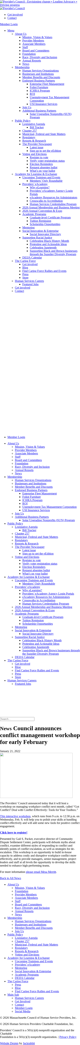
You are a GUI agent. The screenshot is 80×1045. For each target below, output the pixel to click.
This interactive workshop (15, 816)
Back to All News (10, 878)
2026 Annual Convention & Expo (42, 210)
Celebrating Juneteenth (43, 247)
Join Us (26, 107)
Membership (22, 67)
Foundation (29, 53)
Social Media (22, 1011)
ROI (32, 94)
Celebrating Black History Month (49, 240)
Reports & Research (34, 140)
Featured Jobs (30, 284)
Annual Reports (31, 60)
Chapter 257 (29, 130)
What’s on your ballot (42, 170)
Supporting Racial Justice (37, 237)
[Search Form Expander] (28, 715)
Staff (25, 47)
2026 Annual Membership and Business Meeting (51, 207)
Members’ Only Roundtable (46, 180)
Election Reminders (41, 164)
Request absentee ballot (43, 167)
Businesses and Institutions (38, 73)
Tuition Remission (40, 220)
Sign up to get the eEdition (45, 150)
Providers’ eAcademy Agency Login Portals (48, 593)
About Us (20, 33)
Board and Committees (35, 50)
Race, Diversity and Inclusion (39, 57)
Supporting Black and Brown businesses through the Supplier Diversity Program (53, 252)
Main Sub (13, 994)
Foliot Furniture (39, 87)
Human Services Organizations (40, 70)
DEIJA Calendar (32, 257)
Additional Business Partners (39, 110)
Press (25, 274)
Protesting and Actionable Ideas (48, 244)
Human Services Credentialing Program (53, 204)
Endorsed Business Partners (38, 80)
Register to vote (39, 157)
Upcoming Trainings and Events (41, 177)
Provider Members (33, 40)
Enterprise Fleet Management (47, 84)
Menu (10, 30)
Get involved (15, 14)
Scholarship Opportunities (45, 224)
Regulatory (28, 137)
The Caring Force (25, 260)
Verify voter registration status (47, 160)
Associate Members (33, 43)
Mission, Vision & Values (37, 37)
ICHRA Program (40, 90)
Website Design (9, 1043)
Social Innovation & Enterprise (40, 230)
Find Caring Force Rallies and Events (44, 270)
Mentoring (28, 227)
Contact (12, 17)
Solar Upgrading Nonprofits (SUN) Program (48, 520)
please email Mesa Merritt (41, 871)
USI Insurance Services (43, 104)
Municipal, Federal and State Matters (43, 134)
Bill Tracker (37, 127)
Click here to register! (13, 832)
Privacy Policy (67, 1037)
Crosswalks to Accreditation (46, 200)
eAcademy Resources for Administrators (53, 197)
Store (25, 277)
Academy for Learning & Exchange (36, 174)
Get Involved (22, 1001)
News (25, 63)
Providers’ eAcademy (35, 184)
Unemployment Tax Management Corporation (49, 506)
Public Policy (23, 120)
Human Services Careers (29, 280)
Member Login (9, 24)
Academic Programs (34, 214)
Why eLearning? (39, 187)
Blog (25, 267)
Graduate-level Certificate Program (50, 217)
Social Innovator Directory (45, 234)
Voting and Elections (34, 154)
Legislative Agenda (33, 124)
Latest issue (36, 147)
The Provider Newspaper (37, 144)
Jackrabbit (29, 1043)
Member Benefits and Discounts (41, 77)
